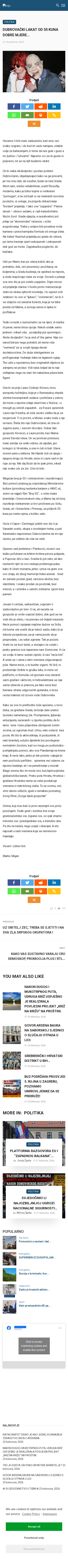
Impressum (50, 1514)
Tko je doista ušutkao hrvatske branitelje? (32, 1465)
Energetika (24, 1253)
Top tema (23, 1237)
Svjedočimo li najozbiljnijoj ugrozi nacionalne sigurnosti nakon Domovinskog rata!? (34, 1203)
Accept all (34, 1526)
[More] (34, 124)
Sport (21, 1302)
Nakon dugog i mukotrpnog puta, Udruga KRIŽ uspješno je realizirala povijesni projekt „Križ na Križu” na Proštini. (44, 999)
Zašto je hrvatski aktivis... (34, 1289)
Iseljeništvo (24, 1286)
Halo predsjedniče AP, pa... (35, 1305)
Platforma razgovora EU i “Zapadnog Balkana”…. (34, 1153)
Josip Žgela (24, 1160)
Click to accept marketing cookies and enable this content (34, 1345)
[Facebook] (14, 106)
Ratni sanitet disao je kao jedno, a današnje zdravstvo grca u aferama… (32, 1436)
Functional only (34, 1537)
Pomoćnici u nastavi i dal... (35, 1241)
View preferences (34, 1548)
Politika (9, 22)
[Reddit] (40, 106)
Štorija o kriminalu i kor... (34, 1273)
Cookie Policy (31, 1514)
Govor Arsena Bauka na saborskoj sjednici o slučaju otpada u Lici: (44, 1032)
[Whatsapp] (14, 115)
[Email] (27, 115)
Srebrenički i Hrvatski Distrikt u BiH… (43, 1058)
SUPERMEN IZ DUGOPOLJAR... (37, 1257)
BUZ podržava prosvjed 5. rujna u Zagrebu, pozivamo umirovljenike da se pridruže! (44, 1086)
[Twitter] (27, 106)
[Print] (40, 115)
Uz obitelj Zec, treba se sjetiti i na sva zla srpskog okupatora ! (33, 930)
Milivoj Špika (24, 1212)
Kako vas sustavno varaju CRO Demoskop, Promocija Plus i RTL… (36, 956)
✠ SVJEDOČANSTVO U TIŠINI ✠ (21, 1488)
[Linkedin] (54, 106)
